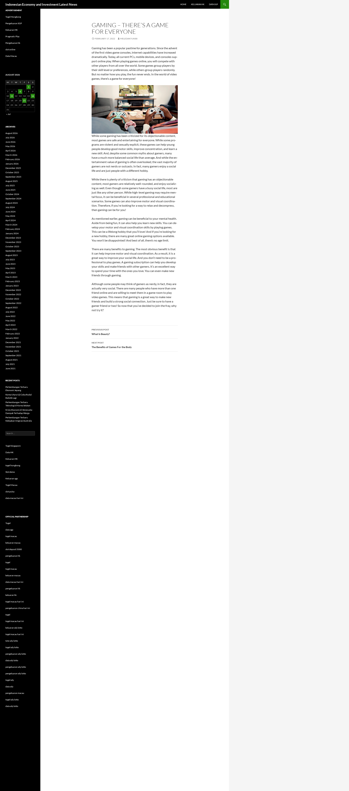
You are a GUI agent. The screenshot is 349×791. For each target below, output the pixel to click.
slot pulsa (9, 491)
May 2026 (10, 146)
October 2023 (12, 246)
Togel (8, 523)
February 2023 (12, 281)
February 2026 (12, 159)
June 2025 (10, 189)
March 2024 (11, 224)
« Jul (8, 114)
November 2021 (13, 346)
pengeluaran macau (14, 693)
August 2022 (11, 307)
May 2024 (10, 216)
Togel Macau (11, 485)
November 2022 (13, 294)
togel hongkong (12, 465)
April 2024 (10, 220)
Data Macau (11, 56)
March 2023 (11, 277)
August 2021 (11, 359)
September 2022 (13, 303)
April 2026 (10, 150)
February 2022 (12, 333)
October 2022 (12, 298)
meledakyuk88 (128, 38)
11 (12, 96)
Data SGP (213, 4)
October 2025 (12, 172)
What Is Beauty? (101, 331)
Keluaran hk (197, 4)
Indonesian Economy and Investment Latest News (41, 4)
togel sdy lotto (12, 699)
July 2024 (10, 207)
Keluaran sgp (11, 478)
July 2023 (10, 259)
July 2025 (10, 185)
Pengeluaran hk (12, 43)
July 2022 (10, 311)
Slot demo (10, 472)
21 (24, 100)
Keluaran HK (11, 30)
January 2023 (12, 285)
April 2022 (10, 325)
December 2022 (13, 290)
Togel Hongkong (13, 16)
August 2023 (11, 255)
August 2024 (11, 203)
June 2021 (10, 368)
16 (32, 96)
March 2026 (11, 155)
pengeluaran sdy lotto (15, 667)
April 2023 (10, 272)
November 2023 (13, 242)
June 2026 (10, 142)
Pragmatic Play (12, 36)
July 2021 (10, 364)
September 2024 (13, 198)
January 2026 (12, 163)
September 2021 (13, 355)
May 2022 (10, 320)
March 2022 (11, 329)
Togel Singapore (13, 445)
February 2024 (12, 229)
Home (183, 4)
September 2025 (13, 176)
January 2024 (12, 233)
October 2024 (12, 194)
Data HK (9, 452)
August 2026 (11, 133)
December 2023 (13, 237)
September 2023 (13, 250)
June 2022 (10, 316)
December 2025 (13, 168)
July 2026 (10, 137)
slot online (10, 49)
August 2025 (11, 181)
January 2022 (12, 338)
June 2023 (10, 264)
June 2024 (10, 211)
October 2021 (12, 351)
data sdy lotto (11, 706)
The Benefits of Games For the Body (112, 345)
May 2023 (10, 268)
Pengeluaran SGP (13, 23)
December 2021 (13, 342)
